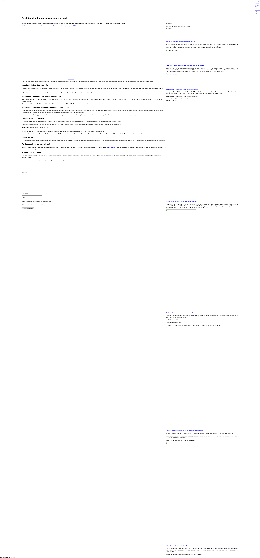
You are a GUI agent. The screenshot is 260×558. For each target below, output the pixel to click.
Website (23, 197)
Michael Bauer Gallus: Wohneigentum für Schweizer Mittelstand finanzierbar (184, 430)
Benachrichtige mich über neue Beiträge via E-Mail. (34, 204)
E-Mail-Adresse (25, 193)
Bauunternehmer (111, 147)
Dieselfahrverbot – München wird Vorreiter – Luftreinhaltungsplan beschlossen (185, 65)
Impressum (257, 10)
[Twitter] (257, 11)
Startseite (257, 1)
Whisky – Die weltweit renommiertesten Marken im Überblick (180, 41)
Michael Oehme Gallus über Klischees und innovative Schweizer (181, 201)
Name (23, 189)
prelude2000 (71, 79)
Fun (256, 6)
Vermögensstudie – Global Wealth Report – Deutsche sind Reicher (182, 89)
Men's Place (3, 0)
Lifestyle (257, 5)
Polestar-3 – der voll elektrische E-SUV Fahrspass (178, 545)
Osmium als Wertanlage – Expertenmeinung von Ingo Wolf (180, 312)
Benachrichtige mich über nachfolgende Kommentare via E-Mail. (37, 201)
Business (257, 3)
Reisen (256, 8)
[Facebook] (257, 13)
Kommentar (24, 172)
